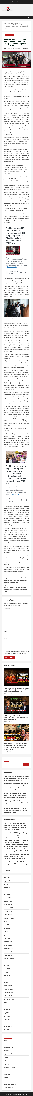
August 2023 (7, 1002)
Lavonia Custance (9, 862)
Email (6, 638)
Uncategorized (8, 1088)
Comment (7, 608)
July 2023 (6, 1006)
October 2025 (8, 914)
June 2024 (7, 969)
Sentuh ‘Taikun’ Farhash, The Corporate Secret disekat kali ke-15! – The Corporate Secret (16, 842)
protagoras (7, 48)
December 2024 (8, 948)
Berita (5, 1040)
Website (6, 645)
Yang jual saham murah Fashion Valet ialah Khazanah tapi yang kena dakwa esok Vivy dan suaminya (15, 579)
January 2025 (8, 945)
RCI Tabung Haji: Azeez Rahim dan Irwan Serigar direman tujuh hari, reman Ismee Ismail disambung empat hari (16, 677)
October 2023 (8, 996)
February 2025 (8, 942)
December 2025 (8, 908)
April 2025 (7, 935)
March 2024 (7, 979)
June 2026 (7, 887)
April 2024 (7, 975)
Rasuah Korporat (9, 34)
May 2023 (6, 1013)
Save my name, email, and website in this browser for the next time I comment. (17, 652)
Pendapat (7, 1074)
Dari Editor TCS (8, 1047)
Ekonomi (6, 1050)
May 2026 (6, 891)
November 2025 (8, 911)
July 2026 (6, 884)
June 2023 (7, 1009)
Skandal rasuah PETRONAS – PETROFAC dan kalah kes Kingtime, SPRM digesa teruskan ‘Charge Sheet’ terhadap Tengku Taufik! (16, 732)
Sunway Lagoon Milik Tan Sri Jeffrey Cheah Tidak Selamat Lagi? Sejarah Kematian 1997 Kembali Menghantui (15, 795)
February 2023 (8, 1023)
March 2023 (7, 1019)
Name (6, 631)
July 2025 (6, 925)
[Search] (29, 17)
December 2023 (8, 989)
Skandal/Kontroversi (20, 710)
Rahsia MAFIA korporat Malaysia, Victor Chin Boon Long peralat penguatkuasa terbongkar (16, 835)
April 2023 (7, 1016)
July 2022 (6, 1030)
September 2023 (9, 999)
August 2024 (7, 962)
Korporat (6, 1064)
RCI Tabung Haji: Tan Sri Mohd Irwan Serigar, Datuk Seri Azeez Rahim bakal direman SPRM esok (16, 705)
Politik (6, 1077)
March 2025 (7, 938)
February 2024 (8, 982)
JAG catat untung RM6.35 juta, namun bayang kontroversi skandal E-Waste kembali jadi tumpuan (15, 810)
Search (6, 760)
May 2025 (6, 931)
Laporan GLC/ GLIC (9, 1067)
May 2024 (6, 972)
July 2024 (6, 965)
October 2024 (8, 955)
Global (6, 1057)
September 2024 (9, 958)
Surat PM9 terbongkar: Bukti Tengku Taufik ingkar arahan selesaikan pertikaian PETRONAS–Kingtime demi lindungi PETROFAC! (16, 866)
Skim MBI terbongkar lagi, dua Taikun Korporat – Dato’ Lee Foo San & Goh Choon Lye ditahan (16, 856)
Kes (8, 682)
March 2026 (7, 898)
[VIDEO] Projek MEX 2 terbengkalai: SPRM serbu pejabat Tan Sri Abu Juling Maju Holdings (16, 589)
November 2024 (8, 952)
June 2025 (7, 928)
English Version (8, 1054)
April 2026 (7, 894)
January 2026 (8, 904)
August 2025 (7, 921)
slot (5, 823)
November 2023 (8, 992)
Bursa (5, 1044)
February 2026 (8, 901)
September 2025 (9, 918)
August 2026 (7, 881)
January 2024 (8, 986)
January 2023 (8, 1026)
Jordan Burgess (9, 854)
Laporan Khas (8, 1071)
